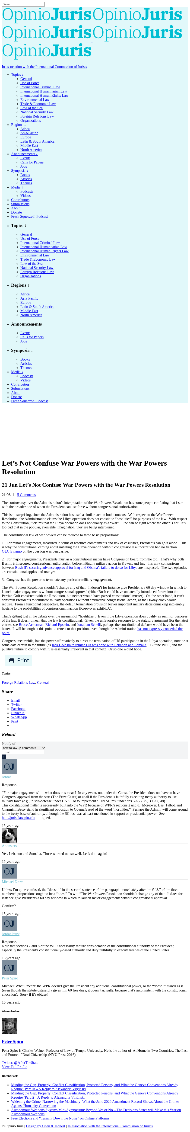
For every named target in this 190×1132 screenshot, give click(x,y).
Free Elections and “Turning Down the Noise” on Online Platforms (60, 1118)
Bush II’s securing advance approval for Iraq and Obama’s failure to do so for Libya (76, 567)
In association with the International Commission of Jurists (44, 67)
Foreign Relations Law (18, 682)
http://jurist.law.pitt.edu (18, 818)
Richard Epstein (57, 625)
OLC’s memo (12, 551)
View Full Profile (14, 1067)
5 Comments (26, 495)
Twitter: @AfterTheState (20, 1063)
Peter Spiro (10, 978)
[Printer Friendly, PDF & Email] (18, 664)
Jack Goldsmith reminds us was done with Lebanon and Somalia (99, 645)
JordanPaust (10, 934)
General (43, 682)
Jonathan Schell (88, 625)
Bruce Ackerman (31, 625)
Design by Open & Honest (45, 1126)
